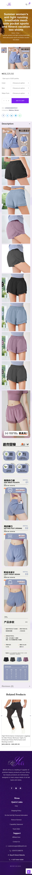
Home (13, 33)
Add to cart (20, 100)
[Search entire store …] (26, 4)
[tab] (16, 124)
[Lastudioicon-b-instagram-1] (16, 788)
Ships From (5, 93)
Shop (17, 33)
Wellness (11, 110)
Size (3, 88)
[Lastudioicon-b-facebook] (11, 788)
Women (16, 110)
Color (4, 83)
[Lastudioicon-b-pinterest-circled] (20, 788)
